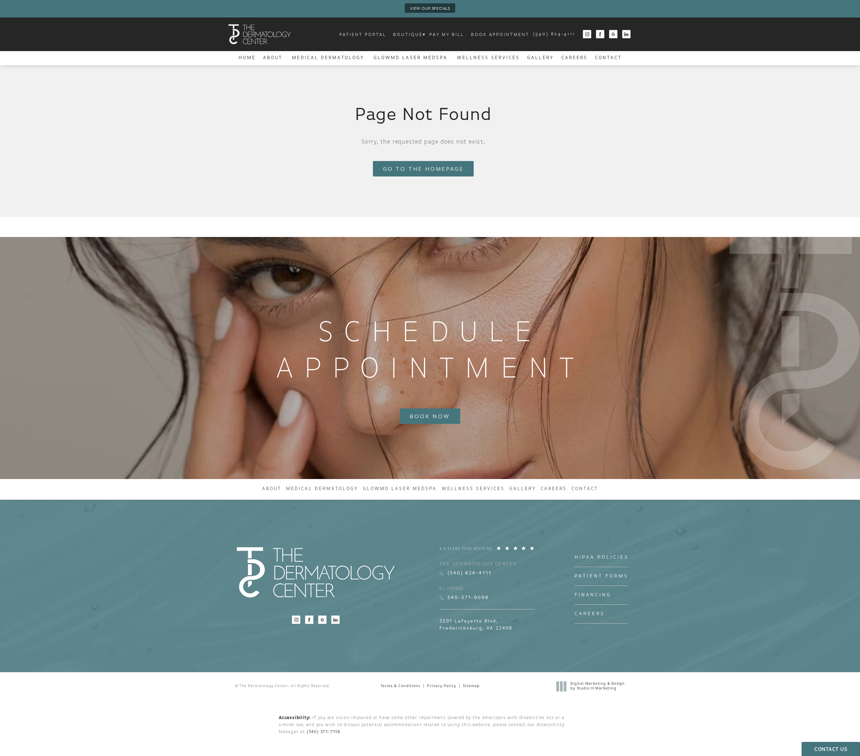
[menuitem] (587, 34)
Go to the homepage (423, 168)
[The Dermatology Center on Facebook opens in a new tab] (600, 34)
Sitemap (471, 686)
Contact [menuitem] (608, 58)
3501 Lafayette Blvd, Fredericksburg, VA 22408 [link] (475, 625)
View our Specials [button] (430, 8)
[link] (554, 34)
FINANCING (592, 595)
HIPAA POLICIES (601, 557)
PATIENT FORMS (601, 576)
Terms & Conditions (400, 686)
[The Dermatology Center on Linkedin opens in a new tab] (626, 34)
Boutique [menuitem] (408, 34)
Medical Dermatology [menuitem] (328, 58)
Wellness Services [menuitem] (488, 58)
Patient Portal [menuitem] (362, 34)
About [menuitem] (272, 58)
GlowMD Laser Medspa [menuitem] (410, 58)
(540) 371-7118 (323, 732)
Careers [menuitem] (574, 58)
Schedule (430, 351)
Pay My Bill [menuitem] (446, 34)
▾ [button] (424, 34)
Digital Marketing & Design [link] (597, 686)
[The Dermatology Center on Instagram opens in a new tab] (587, 34)
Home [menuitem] (247, 58)
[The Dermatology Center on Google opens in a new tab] (613, 34)
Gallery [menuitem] (540, 58)
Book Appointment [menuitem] (500, 34)
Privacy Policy (441, 686)
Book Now (430, 416)
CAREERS (589, 613)
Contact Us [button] (830, 749)
